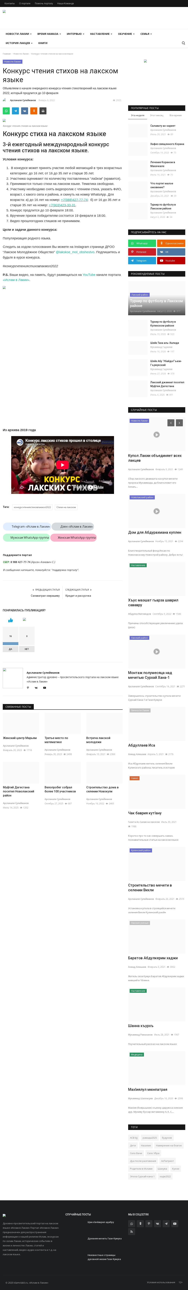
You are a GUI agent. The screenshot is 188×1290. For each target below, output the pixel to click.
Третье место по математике (56, 740)
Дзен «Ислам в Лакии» (76, 526)
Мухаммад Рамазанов (140, 1034)
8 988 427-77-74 (20, 562)
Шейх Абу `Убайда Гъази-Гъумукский (166, 363)
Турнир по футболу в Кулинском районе (163, 323)
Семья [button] (145, 34)
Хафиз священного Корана (167, 144)
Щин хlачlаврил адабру (101, 1222)
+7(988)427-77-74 (74, 200)
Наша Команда (65, 3)
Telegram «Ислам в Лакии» (31, 526)
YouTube (89, 275)
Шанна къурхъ (140, 1026)
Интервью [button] (74, 34)
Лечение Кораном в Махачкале (162, 164)
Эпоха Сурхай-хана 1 (142, 1176)
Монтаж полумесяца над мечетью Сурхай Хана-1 (150, 675)
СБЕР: (6, 562)
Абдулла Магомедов (139, 613)
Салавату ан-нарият (162, 125)
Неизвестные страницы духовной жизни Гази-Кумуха (104, 1257)
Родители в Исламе (141, 1168)
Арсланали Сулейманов (23, 100)
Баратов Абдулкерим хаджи (153, 958)
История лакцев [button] (18, 43)
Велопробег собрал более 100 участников (60, 789)
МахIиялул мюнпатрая (147, 1089)
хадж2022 (165, 1176)
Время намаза (48, 34)
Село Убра (153, 1153)
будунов (167, 1137)
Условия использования (161, 1282)
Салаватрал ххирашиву (45, 595)
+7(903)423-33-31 (62, 205)
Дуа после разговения (143, 1161)
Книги (42, 43)
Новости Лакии (21, 53)
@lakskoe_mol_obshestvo (75, 252)
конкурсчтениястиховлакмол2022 (32, 507)
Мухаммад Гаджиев (161, 347)
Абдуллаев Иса (141, 745)
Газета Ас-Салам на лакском (144, 822)
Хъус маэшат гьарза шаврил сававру (153, 602)
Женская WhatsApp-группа (77, 538)
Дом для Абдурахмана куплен (154, 532)
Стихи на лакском (66, 507)
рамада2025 (150, 1137)
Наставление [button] (100, 34)
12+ (180, 1282)
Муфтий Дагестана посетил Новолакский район (18, 791)
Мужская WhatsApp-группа (29, 538)
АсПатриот (167, 1161)
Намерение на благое (169, 1145)
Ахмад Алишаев (137, 754)
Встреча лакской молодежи (98, 740)
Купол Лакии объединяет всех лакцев (155, 458)
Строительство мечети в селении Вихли (150, 887)
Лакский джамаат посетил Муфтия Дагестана (167, 384)
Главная (7, 53)
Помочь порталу (44, 3)
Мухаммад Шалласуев (140, 1098)
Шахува (162, 1168)
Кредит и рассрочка (78, 595)
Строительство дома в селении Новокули (102, 789)
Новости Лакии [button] (18, 34)
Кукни (175, 1168)
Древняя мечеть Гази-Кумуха (105, 1238)
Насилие (146, 1145)
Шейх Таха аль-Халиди (164, 342)
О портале (24, 3)
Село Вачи (136, 1153)
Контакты (10, 3)
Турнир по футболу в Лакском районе (163, 206)
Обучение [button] (125, 34)
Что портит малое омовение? (161, 185)
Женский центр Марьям (20, 738)
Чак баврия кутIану (145, 813)
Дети (133, 1145)
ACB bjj (134, 1137)
